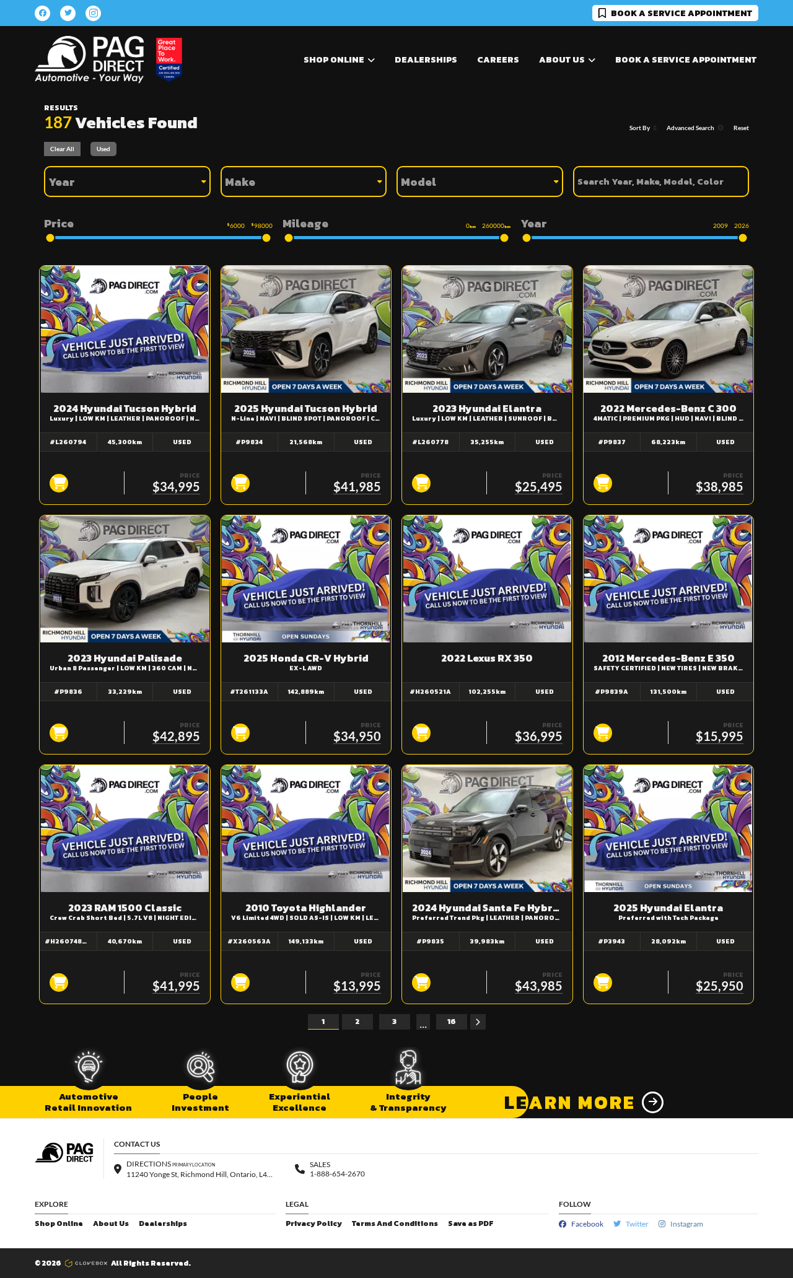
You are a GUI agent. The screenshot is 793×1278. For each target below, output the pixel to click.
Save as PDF (470, 1223)
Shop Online (59, 1223)
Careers (498, 59)
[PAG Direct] (89, 60)
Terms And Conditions (395, 1223)
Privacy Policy (314, 1223)
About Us (111, 1223)
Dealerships (426, 59)
